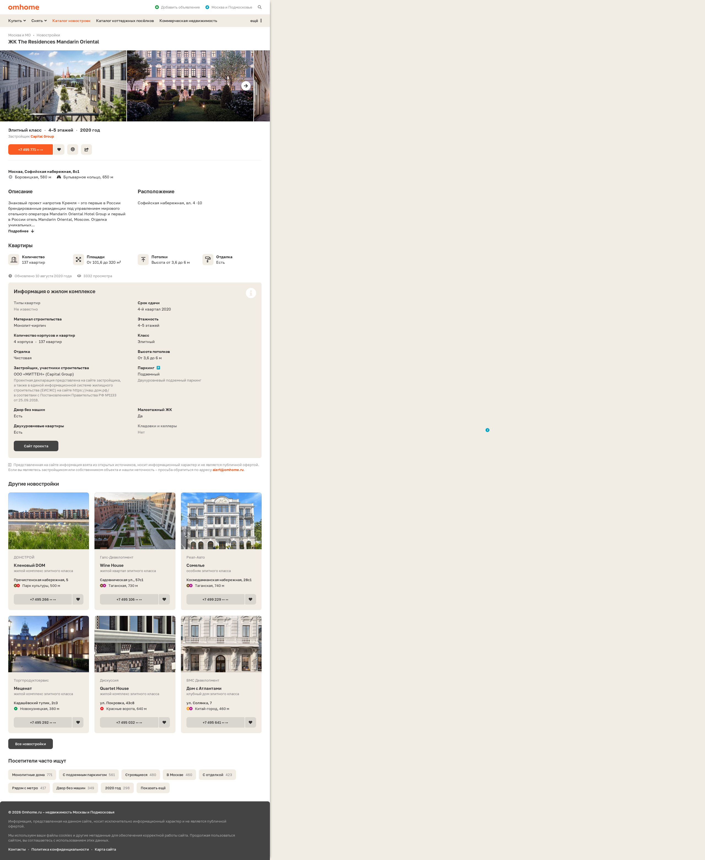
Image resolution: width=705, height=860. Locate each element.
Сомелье (195, 565)
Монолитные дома (32, 774)
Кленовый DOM (29, 565)
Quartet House (114, 688)
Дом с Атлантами (203, 688)
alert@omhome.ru (228, 469)
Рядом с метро (29, 788)
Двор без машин (75, 788)
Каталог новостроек (71, 20)
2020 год (117, 788)
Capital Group (42, 136)
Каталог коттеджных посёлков (125, 20)
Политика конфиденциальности (60, 849)
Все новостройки (30, 744)
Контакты (17, 849)
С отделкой (217, 774)
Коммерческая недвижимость (188, 20)
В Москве (179, 774)
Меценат (23, 688)
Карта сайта (105, 849)
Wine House (112, 565)
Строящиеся (140, 774)
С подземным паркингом (89, 774)
